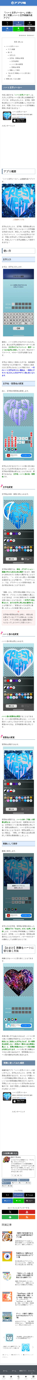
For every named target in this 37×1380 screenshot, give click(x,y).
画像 (11, 1186)
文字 (5, 1186)
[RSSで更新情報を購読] (21, 1175)
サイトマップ (31, 1372)
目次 (15, 42)
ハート (23, 1183)
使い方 (10, 52)
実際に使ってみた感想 (13, 79)
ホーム (5, 1371)
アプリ (16, 1183)
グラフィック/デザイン (10, 1180)
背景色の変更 (15, 67)
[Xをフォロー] (12, 1175)
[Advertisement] (18, 145)
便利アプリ (7, 1183)
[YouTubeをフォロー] (15, 1175)
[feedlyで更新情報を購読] (18, 1175)
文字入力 (12, 55)
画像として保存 (15, 70)
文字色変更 (15, 61)
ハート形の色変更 (17, 64)
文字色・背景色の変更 (17, 58)
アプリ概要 (11, 49)
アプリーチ (22, 117)
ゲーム (14, 1371)
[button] (29, 29)
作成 (29, 1183)
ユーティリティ (24, 1180)
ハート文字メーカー (12, 46)
